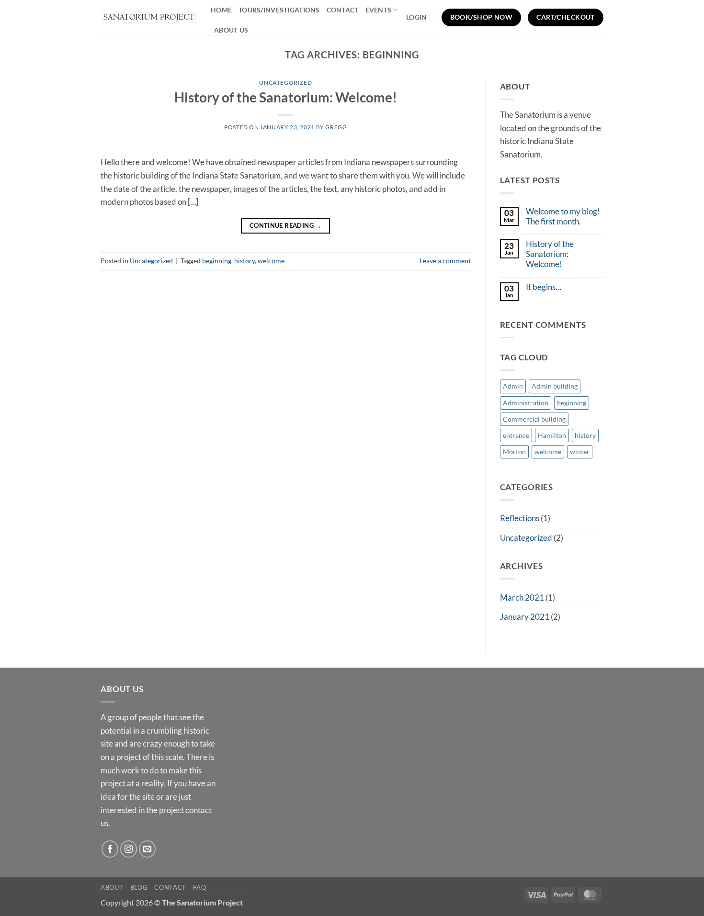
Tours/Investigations (279, 10)
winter (580, 451)
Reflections (519, 518)
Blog (139, 887)
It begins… (543, 287)
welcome (271, 261)
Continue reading (286, 225)
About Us (231, 30)
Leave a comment (445, 261)
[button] (416, 17)
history (244, 261)
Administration (525, 403)
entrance (516, 435)
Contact (343, 10)
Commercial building (534, 419)
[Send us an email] (147, 849)
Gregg (336, 127)
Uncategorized (285, 82)
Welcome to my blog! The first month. (563, 216)
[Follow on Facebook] (110, 849)
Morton (514, 451)
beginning (216, 261)
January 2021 (524, 617)
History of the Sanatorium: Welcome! (285, 97)
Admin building (555, 386)
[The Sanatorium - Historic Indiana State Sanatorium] (148, 17)
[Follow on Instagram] (128, 849)
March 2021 (522, 597)
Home (221, 10)
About (112, 887)
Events (378, 10)
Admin (513, 386)
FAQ (199, 887)
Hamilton (552, 435)
